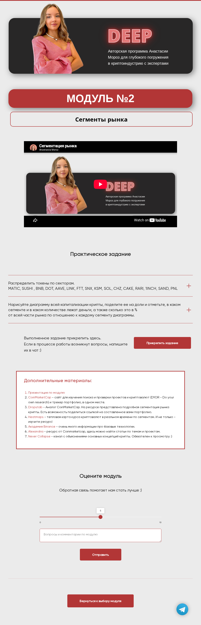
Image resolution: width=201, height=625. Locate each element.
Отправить (100, 555)
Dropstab (35, 407)
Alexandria (35, 431)
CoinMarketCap (39, 397)
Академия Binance (41, 426)
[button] (162, 343)
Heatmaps (36, 417)
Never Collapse (39, 436)
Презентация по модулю (46, 392)
